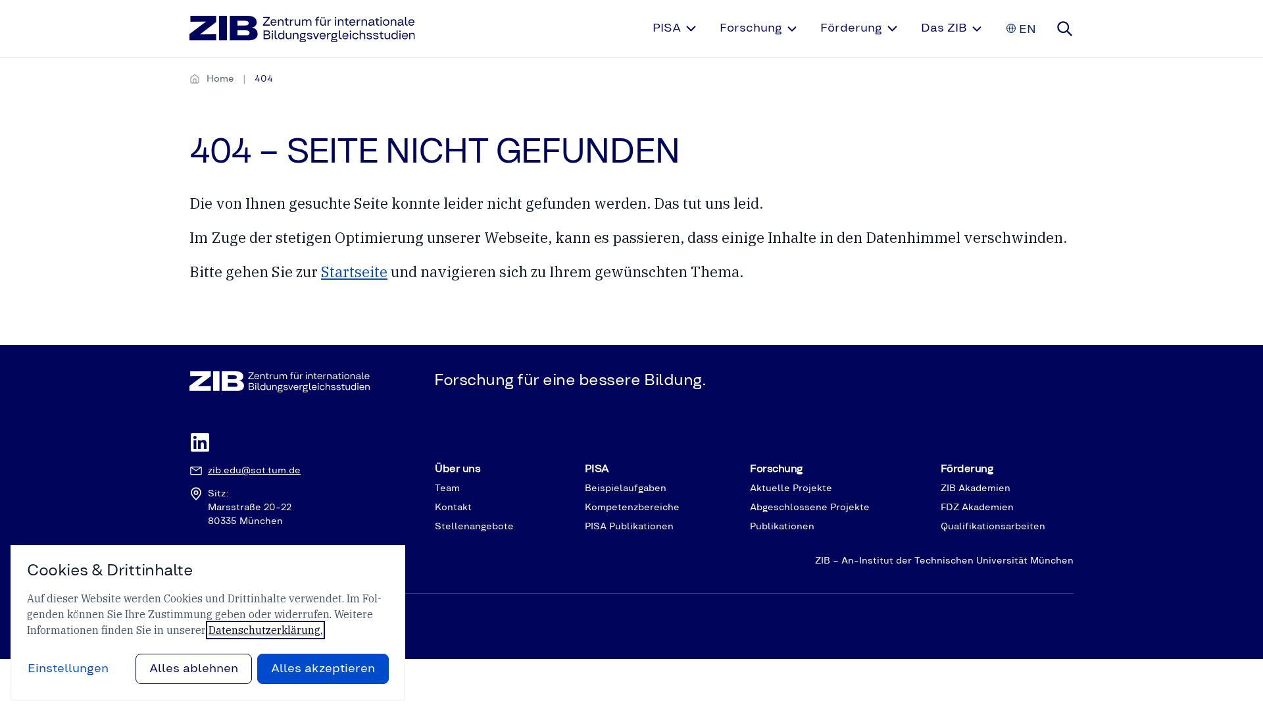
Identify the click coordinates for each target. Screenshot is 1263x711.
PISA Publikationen (629, 526)
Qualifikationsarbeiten (993, 526)
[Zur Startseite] (302, 29)
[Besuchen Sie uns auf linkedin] (199, 443)
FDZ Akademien (977, 507)
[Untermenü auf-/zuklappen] (691, 28)
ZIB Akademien (975, 488)
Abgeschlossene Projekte (810, 507)
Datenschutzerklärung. (265, 630)
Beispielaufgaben (625, 488)
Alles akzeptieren (323, 669)
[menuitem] (676, 29)
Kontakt (453, 507)
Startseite (354, 271)
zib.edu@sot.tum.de (254, 470)
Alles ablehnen (193, 669)
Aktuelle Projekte (791, 488)
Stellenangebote (474, 526)
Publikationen (782, 526)
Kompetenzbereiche (632, 507)
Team (447, 488)
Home (220, 79)
